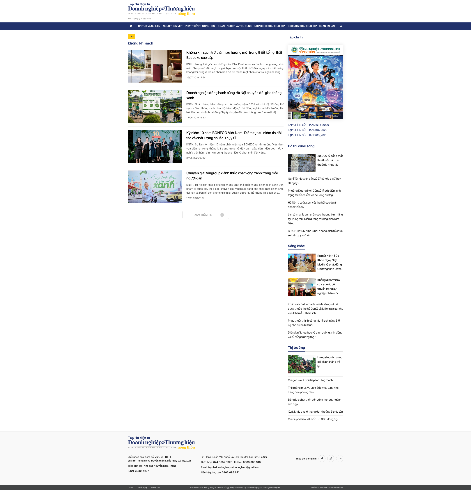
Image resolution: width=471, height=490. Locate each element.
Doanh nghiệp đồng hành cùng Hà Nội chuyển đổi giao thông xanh (233, 95)
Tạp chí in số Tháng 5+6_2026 (308, 124)
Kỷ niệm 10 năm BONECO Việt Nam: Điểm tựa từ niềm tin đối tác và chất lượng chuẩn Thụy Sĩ (233, 135)
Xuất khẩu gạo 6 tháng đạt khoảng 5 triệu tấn (315, 411)
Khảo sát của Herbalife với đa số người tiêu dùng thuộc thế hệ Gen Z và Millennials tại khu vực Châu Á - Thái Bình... (315, 308)
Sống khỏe (296, 246)
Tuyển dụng (142, 487)
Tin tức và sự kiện (149, 26)
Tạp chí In (295, 37)
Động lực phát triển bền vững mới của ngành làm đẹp (314, 402)
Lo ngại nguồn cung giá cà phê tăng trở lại (329, 362)
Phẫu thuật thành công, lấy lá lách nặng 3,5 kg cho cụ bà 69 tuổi (314, 323)
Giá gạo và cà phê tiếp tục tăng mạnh (310, 380)
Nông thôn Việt (173, 26)
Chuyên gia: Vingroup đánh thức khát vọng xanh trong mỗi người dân (232, 175)
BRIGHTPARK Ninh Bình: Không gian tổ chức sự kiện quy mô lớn (315, 233)
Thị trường (296, 347)
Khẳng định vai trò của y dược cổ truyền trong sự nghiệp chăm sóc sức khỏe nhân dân (329, 286)
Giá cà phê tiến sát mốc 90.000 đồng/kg (313, 419)
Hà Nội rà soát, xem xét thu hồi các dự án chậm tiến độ (312, 205)
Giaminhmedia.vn (336, 487)
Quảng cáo (155, 487)
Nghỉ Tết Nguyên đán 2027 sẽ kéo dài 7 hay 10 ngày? (314, 181)
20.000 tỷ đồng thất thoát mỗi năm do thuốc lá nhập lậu (330, 160)
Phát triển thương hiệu (200, 26)
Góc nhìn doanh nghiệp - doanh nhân (311, 26)
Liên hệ (130, 487)
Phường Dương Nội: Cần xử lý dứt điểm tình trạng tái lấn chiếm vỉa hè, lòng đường (314, 193)
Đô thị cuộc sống (301, 146)
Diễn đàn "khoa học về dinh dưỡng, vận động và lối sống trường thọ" (315, 335)
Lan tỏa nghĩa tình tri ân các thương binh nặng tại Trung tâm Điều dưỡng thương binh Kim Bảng (315, 219)
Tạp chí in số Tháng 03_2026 (307, 135)
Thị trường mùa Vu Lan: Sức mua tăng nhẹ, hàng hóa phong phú (313, 390)
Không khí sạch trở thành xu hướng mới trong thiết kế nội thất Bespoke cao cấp (234, 55)
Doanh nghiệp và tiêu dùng (235, 26)
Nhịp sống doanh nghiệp (269, 26)
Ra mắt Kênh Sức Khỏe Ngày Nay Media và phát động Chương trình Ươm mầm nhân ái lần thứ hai (329, 262)
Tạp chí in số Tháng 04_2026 (307, 130)
